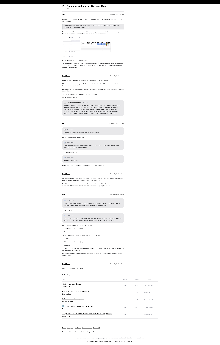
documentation (119, 19)
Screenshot (67, 232)
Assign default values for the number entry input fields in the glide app (87, 313)
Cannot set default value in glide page (75, 291)
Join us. (142, 338)
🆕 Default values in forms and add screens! (77, 306)
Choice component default (74, 102)
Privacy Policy (97, 328)
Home (64, 328)
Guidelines (78, 328)
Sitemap (123, 341)
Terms (110, 341)
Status (106, 341)
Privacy (115, 341)
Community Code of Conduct (95, 341)
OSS (119, 341)
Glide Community (6, 1)
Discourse (72, 332)
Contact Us (130, 341)
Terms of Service (87, 328)
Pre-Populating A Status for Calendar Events (85, 6)
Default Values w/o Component (73, 299)
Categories (70, 328)
